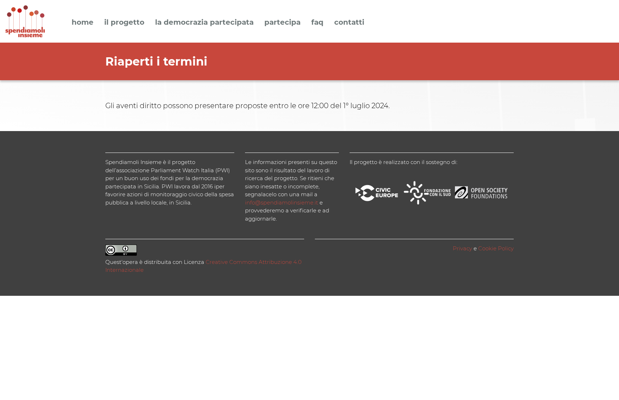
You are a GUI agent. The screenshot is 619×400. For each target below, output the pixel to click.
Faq (317, 22)
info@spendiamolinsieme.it (281, 202)
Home (82, 22)
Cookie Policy (496, 248)
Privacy (462, 248)
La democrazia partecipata (204, 22)
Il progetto (124, 22)
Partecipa (282, 22)
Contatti (349, 22)
